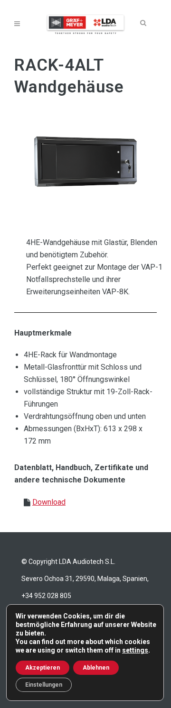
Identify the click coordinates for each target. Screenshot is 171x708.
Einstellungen (43, 684)
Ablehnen (96, 667)
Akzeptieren (42, 667)
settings (135, 650)
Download (49, 502)
